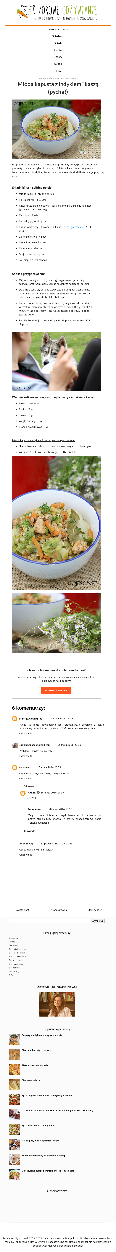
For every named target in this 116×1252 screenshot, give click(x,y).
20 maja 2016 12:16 (60, 809)
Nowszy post (21, 910)
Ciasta (58, 50)
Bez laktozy (14, 971)
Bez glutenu (14, 968)
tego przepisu (76, 227)
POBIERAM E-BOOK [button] (56, 690)
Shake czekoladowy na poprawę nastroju (44, 1155)
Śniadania (58, 36)
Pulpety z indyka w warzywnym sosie (42, 1035)
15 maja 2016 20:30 (69, 744)
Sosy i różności (16, 964)
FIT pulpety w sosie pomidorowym (40, 1140)
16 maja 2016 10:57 (52, 792)
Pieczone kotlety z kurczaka (37, 1050)
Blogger (78, 1245)
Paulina (31, 792)
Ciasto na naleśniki (32, 1080)
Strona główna (58, 910)
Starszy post (95, 910)
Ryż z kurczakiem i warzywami (38, 1125)
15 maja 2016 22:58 (49, 767)
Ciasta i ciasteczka (17, 949)
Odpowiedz (25, 733)
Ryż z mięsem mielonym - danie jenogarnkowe (47, 1095)
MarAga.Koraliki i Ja (30, 718)
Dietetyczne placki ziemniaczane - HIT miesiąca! (48, 1170)
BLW (11, 975)
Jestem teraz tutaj (58, 29)
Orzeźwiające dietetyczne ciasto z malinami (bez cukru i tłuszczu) (57, 1110)
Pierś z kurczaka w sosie (35, 1065)
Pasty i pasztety (16, 960)
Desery (57, 56)
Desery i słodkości (17, 953)
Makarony (13, 945)
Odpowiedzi (30, 786)
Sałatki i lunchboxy (17, 956)
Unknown (24, 767)
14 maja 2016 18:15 (61, 718)
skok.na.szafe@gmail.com (34, 744)
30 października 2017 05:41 (56, 843)
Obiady (58, 43)
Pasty (58, 70)
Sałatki (58, 63)
